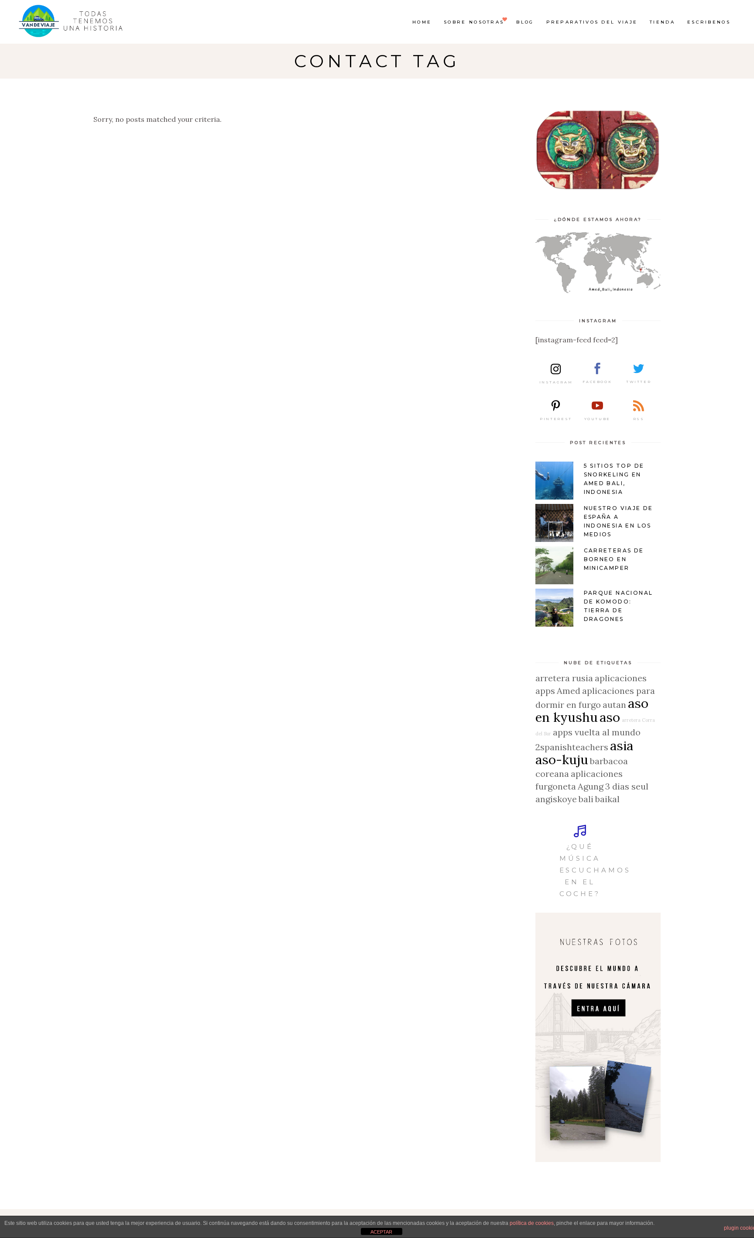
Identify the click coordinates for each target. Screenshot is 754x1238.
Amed (568, 690)
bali (586, 798)
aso (610, 717)
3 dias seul (626, 786)
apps (545, 690)
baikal (607, 798)
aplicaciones (621, 677)
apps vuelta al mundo (597, 732)
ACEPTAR (381, 1232)
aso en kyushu (591, 710)
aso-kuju (561, 759)
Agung (590, 786)
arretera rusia (564, 677)
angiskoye (556, 798)
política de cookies (532, 1223)
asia (621, 745)
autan (614, 704)
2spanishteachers (571, 746)
